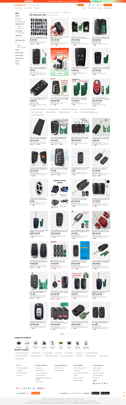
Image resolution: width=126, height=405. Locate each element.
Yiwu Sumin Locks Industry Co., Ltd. (99, 174)
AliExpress (44, 399)
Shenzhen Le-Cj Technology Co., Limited (38, 143)
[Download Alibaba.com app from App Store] (95, 393)
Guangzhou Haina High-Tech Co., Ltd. (78, 173)
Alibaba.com (87, 393)
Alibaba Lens (23, 393)
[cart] (94, 5)
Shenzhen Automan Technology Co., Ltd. (79, 143)
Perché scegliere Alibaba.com (22, 367)
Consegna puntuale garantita (41, 372)
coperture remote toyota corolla (51, 355)
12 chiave (75, 112)
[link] (124, 392)
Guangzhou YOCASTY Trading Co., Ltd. (79, 73)
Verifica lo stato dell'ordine (98, 372)
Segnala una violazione (78, 380)
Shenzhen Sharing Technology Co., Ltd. (79, 103)
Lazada (63, 399)
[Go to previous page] (59, 334)
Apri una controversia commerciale (81, 372)
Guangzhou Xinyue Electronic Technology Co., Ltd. (39, 104)
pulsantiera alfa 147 (20, 358)
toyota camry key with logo (91, 355)
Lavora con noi (19, 375)
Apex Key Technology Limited (57, 103)
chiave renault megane (48, 352)
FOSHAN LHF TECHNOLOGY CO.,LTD (99, 43)
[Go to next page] (80, 334)
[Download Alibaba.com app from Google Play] (105, 393)
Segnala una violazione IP (79, 377)
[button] (76, 5)
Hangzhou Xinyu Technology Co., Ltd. (99, 73)
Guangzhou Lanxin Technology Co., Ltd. (38, 74)
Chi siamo (18, 365)
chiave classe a (79, 355)
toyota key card (59, 352)
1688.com (50, 399)
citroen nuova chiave (36, 352)
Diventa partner (96, 377)
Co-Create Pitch (19, 370)
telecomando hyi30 (69, 352)
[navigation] (21, 173)
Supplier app (65, 393)
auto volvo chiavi (80, 352)
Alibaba (30, 12)
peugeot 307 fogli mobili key (65, 112)
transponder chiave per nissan (92, 352)
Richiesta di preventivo (59, 370)
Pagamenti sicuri (39, 367)
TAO (73, 399)
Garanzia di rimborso (40, 370)
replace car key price (104, 355)
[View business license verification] (74, 403)
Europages (82, 399)
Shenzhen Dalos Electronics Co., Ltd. (58, 43)
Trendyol (77, 399)
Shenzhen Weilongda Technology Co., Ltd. (100, 144)
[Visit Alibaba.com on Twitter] (99, 383)
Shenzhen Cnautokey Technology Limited (79, 43)
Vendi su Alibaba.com (97, 367)
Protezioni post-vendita (40, 375)
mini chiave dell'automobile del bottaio (88, 109)
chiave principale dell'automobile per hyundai (89, 112)
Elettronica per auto (57, 12)
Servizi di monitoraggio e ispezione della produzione (44, 378)
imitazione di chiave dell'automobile (38, 109)
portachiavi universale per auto (22, 352)
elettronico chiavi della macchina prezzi (70, 109)
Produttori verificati (59, 367)
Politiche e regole (39, 381)
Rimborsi (76, 375)
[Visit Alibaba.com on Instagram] (102, 383)
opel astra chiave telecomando (67, 355)
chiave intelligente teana (51, 112)
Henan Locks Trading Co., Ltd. (57, 143)
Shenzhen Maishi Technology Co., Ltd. (37, 42)
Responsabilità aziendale (21, 372)
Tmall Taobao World (57, 399)
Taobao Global (68, 399)
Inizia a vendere (96, 370)
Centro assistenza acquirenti (80, 367)
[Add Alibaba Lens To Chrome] (35, 393)
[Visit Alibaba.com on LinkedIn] (96, 383)
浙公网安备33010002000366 (84, 403)
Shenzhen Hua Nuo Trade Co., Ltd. (99, 104)
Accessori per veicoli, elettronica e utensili (42, 12)
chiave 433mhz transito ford (36, 355)
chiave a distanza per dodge (53, 109)
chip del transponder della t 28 (37, 112)
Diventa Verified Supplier (98, 375)
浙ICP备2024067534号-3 (96, 403)
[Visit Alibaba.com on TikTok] (107, 383)
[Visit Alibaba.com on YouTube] (104, 383)
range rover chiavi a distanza (22, 355)
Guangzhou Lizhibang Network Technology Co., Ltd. (80, 204)
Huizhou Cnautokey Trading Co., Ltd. (37, 203)
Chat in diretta (77, 370)
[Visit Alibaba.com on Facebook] (94, 383)
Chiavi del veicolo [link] (67, 12)
